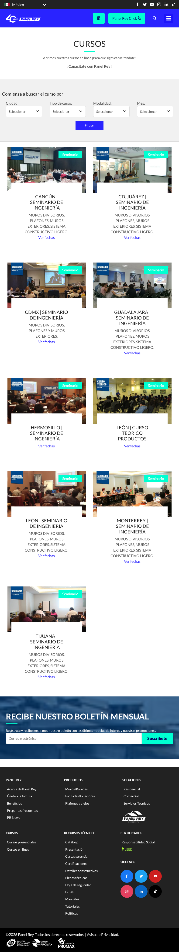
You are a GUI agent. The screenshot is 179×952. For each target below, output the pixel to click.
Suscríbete (157, 738)
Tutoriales (72, 906)
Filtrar (89, 125)
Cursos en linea (18, 849)
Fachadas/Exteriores (80, 796)
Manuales (72, 899)
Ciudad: (12, 103)
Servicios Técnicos (137, 803)
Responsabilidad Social (138, 842)
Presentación (74, 849)
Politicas (71, 913)
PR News (13, 817)
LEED (128, 849)
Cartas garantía (76, 856)
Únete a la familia (19, 796)
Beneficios (14, 803)
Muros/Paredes (76, 789)
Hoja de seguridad (78, 885)
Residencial (132, 789)
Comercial (131, 796)
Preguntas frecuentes (22, 810)
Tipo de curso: (61, 103)
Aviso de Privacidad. (103, 934)
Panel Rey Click (125, 18)
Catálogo (71, 842)
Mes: (141, 103)
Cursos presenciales (21, 842)
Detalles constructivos (81, 871)
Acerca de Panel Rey (21, 789)
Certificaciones (76, 863)
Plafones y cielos (77, 803)
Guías (69, 892)
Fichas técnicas (76, 878)
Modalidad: (102, 103)
